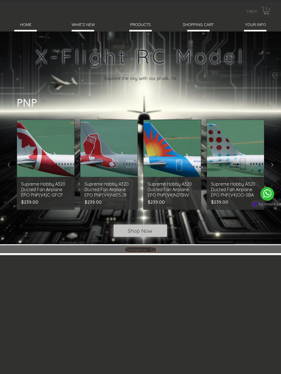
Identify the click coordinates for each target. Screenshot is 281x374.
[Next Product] (272, 165)
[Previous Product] (8, 165)
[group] (140, 164)
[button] (266, 11)
